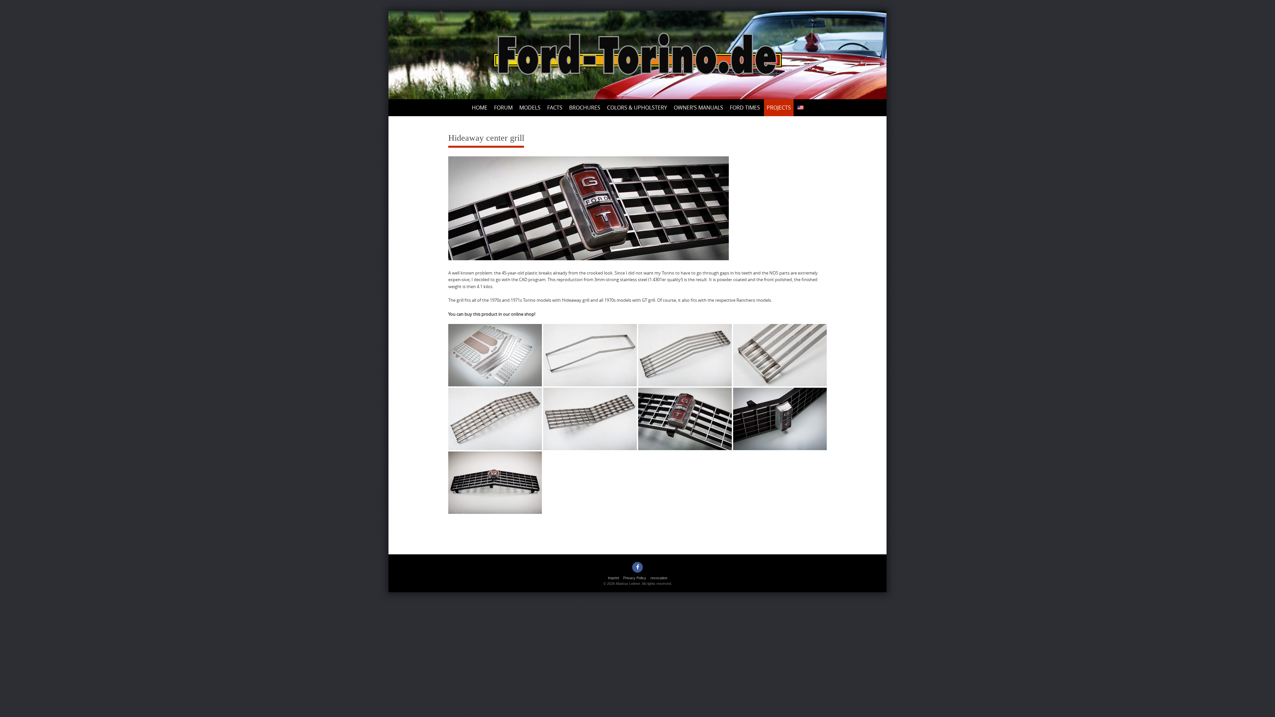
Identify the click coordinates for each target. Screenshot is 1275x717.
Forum (503, 107)
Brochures (584, 107)
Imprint (613, 578)
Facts (554, 107)
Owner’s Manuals (698, 107)
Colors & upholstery (637, 107)
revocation (658, 578)
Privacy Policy (634, 578)
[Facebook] (637, 567)
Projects (779, 107)
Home (479, 107)
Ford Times (745, 107)
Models (530, 107)
